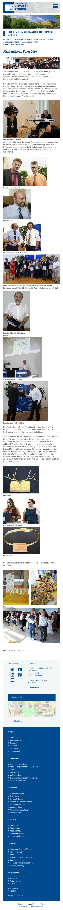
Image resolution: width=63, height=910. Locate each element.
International (15, 751)
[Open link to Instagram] (11, 669)
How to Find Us (16, 852)
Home (12, 732)
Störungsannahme (17, 860)
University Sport (16, 799)
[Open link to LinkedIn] (11, 674)
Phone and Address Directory (22, 849)
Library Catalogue (17, 836)
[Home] (4, 39)
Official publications (18, 781)
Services (13, 788)
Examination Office (17, 804)
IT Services (14, 796)
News (52, 39)
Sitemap (13, 878)
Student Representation (19, 810)
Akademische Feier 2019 (14, 45)
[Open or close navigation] (55, 6)
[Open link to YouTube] (11, 679)
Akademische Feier (30, 42)
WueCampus (15, 828)
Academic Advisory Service (21, 802)
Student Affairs (16, 807)
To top (12, 884)
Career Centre (15, 813)
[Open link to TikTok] (18, 669)
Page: (10, 896)
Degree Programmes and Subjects (24, 767)
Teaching (13, 746)
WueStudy (14, 825)
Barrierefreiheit (37, 906)
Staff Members (16, 775)
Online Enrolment (17, 834)
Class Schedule (16, 831)
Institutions (14, 748)
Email (33, 683)
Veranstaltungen (12, 42)
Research (13, 743)
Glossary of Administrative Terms (23, 778)
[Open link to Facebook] (18, 674)
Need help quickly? (17, 866)
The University (15, 737)
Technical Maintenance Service (22, 863)
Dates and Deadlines (18, 764)
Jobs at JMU (15, 772)
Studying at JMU (16, 740)
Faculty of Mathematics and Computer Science (27, 39)
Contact (33, 664)
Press (12, 855)
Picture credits (16, 881)
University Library (17, 793)
